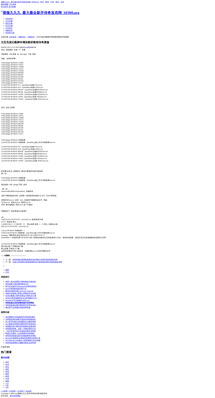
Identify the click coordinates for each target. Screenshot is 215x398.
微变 (47, 2)
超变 (7, 376)
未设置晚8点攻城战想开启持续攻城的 (20, 317)
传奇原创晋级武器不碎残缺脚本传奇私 (20, 336)
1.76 (7, 383)
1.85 (7, 387)
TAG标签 (12, 4)
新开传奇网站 (15, 396)
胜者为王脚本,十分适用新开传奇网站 (19, 333)
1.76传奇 (4, 391)
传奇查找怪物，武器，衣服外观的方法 (20, 329)
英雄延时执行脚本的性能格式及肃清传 (20, 326)
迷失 (57, 2)
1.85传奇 (20, 391)
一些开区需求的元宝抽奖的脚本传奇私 (20, 331)
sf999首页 (12, 37)
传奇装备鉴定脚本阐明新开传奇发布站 (20, 305)
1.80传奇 (12, 391)
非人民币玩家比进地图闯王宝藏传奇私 (20, 322)
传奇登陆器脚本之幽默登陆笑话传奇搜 (20, 343)
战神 (7, 381)
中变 (52, 2)
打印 (7, 272)
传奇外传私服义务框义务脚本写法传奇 (20, 293)
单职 (7, 369)
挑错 (7, 270)
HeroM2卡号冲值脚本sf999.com (17, 300)
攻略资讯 (22, 37)
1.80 (7, 385)
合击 (62, 2)
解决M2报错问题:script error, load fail (19, 291)
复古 (42, 2)
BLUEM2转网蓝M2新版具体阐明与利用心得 (22, 338)
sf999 (28, 47)
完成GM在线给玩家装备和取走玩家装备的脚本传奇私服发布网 (37, 262)
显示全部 (5, 357)
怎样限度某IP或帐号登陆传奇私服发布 (20, 319)
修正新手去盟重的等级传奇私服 (17, 307)
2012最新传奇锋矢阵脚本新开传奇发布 (20, 324)
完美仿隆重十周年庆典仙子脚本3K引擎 (20, 296)
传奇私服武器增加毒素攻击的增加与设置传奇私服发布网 (35, 260)
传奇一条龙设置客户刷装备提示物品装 (20, 282)
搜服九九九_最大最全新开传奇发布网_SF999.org (20, 2)
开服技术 (31, 37)
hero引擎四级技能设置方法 (15, 289)
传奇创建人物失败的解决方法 (17, 284)
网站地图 (4, 4)
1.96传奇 (28, 391)
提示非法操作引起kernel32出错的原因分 (21, 286)
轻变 (7, 372)
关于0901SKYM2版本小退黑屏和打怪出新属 (22, 340)
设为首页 (4, 7)
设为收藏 (12, 7)
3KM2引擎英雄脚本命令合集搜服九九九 (21, 298)
